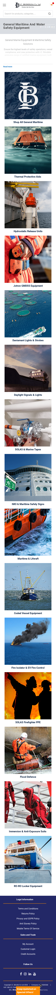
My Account (28, 944)
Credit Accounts (28, 954)
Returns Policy (28, 913)
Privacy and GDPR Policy (28, 918)
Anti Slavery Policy (28, 923)
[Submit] (49, 13)
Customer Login (28, 949)
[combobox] (28, 13)
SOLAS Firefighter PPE (28, 722)
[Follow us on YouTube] (34, 974)
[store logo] (28, 5)
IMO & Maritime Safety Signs (28, 504)
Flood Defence (28, 776)
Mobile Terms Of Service (28, 928)
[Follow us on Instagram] (25, 974)
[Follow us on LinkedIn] (30, 974)
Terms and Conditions (28, 908)
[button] (28, 990)
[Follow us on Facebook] (21, 974)
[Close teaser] (40, 985)
